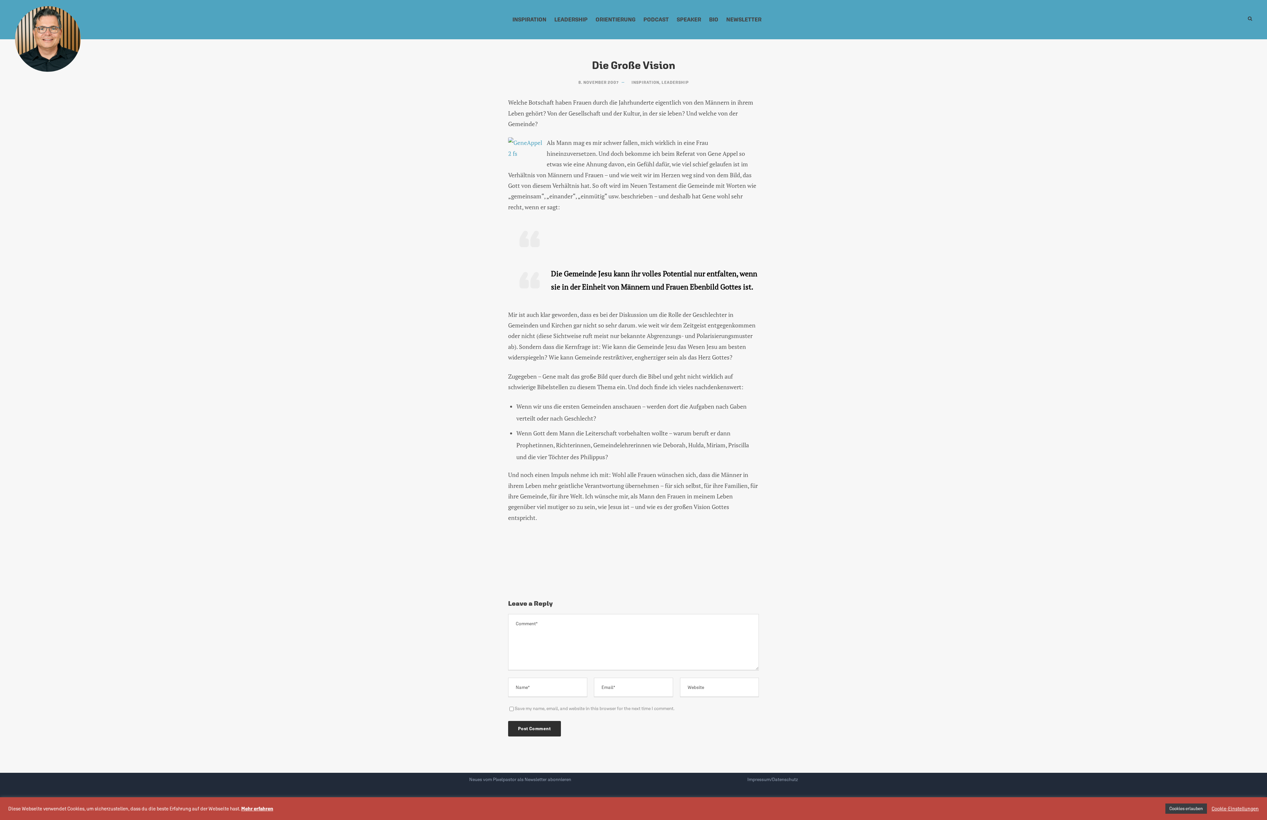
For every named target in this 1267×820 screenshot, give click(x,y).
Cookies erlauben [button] (1186, 808)
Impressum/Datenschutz (772, 779)
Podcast (656, 19)
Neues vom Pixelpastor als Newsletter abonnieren (520, 779)
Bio (713, 19)
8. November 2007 (598, 82)
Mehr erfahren (257, 808)
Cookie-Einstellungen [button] (1235, 808)
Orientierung (615, 19)
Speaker (689, 19)
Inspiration (529, 19)
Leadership (571, 19)
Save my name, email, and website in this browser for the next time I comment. (594, 708)
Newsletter (744, 19)
